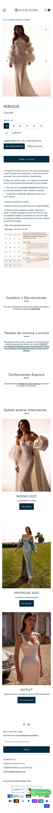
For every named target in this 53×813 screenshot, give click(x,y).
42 (34, 126)
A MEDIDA (16, 133)
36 (13, 126)
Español (16, 789)
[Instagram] (28, 724)
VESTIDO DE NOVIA (15, 20)
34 (6, 126)
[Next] (46, 61)
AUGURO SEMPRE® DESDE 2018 (17, 781)
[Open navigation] (4, 10)
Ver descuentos (26, 700)
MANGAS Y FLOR (35, 146)
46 (6, 133)
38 (20, 126)
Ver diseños (26, 506)
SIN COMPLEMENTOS (14, 146)
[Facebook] (24, 724)
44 (41, 126)
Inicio (5, 20)
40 (27, 126)
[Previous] (7, 61)
